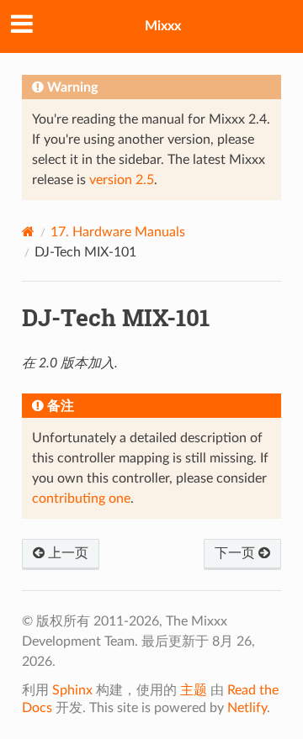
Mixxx (163, 26)
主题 (193, 690)
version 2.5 (121, 180)
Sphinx (72, 690)
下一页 (236, 553)
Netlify (247, 708)
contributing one (81, 498)
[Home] (28, 231)
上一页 (66, 553)
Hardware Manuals (117, 232)
